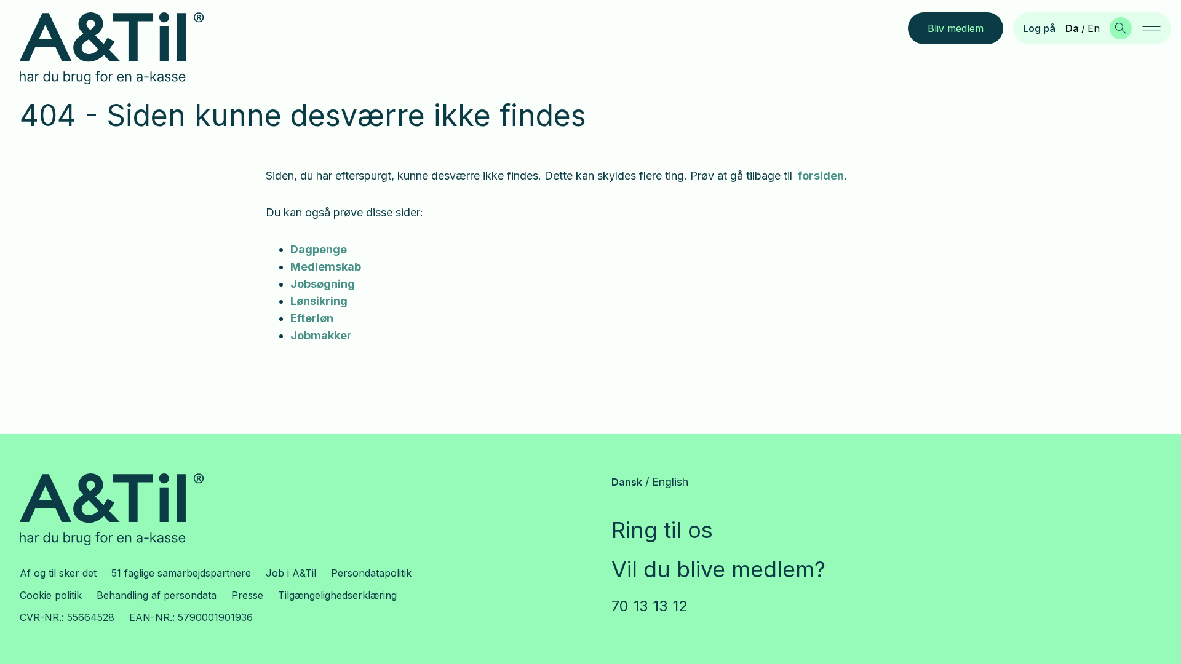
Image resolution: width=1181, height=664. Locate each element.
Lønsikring (319, 300)
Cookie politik (51, 595)
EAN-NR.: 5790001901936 (191, 617)
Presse (247, 595)
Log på (1039, 28)
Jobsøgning (322, 283)
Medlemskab (325, 266)
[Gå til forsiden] (121, 48)
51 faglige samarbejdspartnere (181, 573)
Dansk (626, 482)
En (1094, 28)
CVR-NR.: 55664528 (67, 617)
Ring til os (662, 529)
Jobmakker (321, 335)
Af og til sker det (58, 573)
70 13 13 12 (649, 606)
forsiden (821, 175)
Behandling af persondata (157, 595)
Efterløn (311, 318)
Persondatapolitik (371, 573)
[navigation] (1151, 28)
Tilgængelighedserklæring (337, 595)
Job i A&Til (291, 573)
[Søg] (1121, 28)
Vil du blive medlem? (718, 569)
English (670, 481)
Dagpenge (318, 249)
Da (1072, 28)
